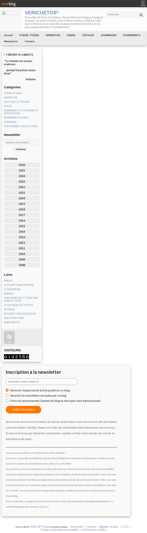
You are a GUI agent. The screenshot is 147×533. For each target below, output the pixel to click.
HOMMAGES (108, 35)
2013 (22, 237)
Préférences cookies (94, 529)
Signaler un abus (109, 526)
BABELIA (8, 293)
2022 (22, 187)
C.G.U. (125, 526)
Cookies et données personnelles (59, 529)
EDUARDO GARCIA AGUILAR (20, 313)
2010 (22, 253)
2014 (22, 231)
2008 (22, 265)
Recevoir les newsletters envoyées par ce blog (38, 395)
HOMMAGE (10, 121)
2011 (22, 248)
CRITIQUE (88, 35)
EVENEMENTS (131, 35)
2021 (22, 192)
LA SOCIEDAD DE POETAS (18, 305)
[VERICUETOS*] (11, 20)
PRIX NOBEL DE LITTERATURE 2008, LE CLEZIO (21, 299)
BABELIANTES (12, 322)
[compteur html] (16, 356)
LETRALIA (9, 309)
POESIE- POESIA (29, 35)
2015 (22, 226)
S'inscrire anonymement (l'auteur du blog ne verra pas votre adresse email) (55, 400)
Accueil (8, 35)
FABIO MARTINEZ (14, 317)
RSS (9, 342)
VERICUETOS (38, 526)
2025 (22, 170)
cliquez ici (44, 506)
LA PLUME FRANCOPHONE (19, 284)
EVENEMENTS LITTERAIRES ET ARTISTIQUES (21, 112)
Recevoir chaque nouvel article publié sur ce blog (40, 390)
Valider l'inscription (23, 409)
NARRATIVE (53, 35)
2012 (22, 242)
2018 (22, 209)
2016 (22, 220)
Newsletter (11, 41)
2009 (22, 259)
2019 (22, 203)
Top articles (77, 526)
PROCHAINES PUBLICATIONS (20, 126)
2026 (22, 164)
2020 (22, 198)
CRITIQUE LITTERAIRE (16, 101)
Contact (30, 41)
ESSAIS (71, 35)
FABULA (8, 280)
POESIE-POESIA (13, 93)
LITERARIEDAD (12, 289)
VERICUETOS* (42, 12)
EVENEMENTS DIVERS (16, 117)
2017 (22, 215)
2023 (22, 181)
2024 (22, 176)
